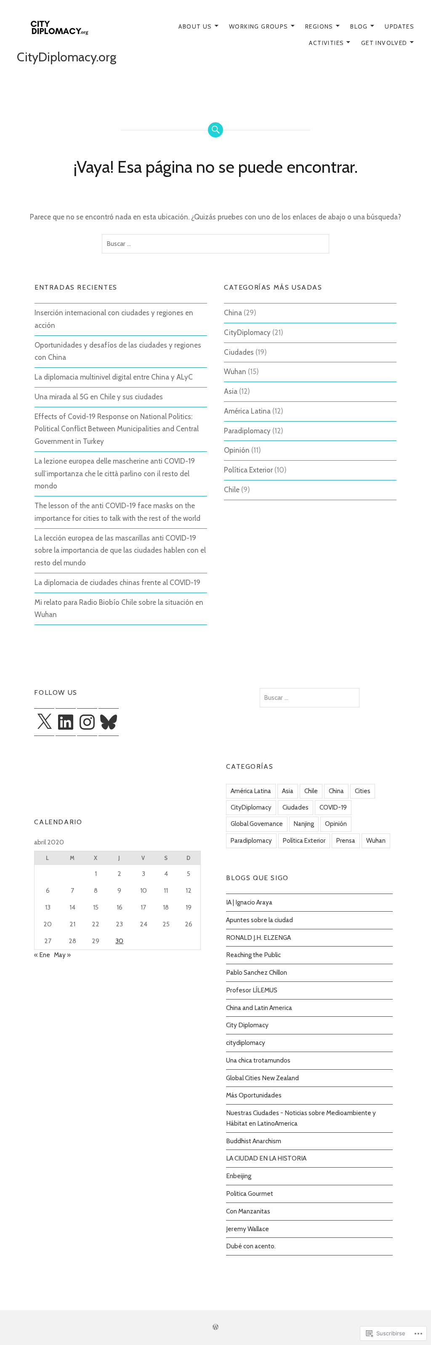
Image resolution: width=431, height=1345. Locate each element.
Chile (231, 489)
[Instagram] (87, 722)
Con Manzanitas (248, 1211)
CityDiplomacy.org (66, 57)
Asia (230, 391)
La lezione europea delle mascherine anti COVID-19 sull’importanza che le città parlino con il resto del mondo (115, 474)
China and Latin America (259, 1008)
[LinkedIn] (66, 722)
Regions (319, 26)
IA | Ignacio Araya (249, 902)
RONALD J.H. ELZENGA (258, 938)
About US (195, 26)
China (233, 313)
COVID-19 (333, 807)
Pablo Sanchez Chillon (256, 972)
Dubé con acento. (251, 1246)
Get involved (384, 43)
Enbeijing (238, 1176)
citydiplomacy (245, 1043)
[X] (44, 722)
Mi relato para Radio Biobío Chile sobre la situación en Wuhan (119, 608)
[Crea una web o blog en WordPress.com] (215, 1327)
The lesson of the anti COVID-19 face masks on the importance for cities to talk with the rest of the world (117, 511)
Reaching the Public (253, 955)
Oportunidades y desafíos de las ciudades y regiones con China (118, 351)
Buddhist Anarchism (253, 1141)
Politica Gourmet (249, 1193)
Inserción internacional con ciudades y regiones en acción (114, 319)
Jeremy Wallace (247, 1229)
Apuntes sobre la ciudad (259, 920)
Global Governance (257, 824)
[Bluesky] (108, 722)
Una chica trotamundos (258, 1060)
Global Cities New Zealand (262, 1078)
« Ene (42, 955)
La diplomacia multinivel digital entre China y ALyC (114, 377)
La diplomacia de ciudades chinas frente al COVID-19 (117, 582)
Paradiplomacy (247, 431)
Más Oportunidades (254, 1095)
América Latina (247, 411)
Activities (326, 43)
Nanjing (304, 824)
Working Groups (258, 26)
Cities (362, 791)
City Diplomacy (247, 1025)
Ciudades (239, 352)
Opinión (237, 450)
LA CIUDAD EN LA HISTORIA (266, 1158)
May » (62, 955)
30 (119, 941)
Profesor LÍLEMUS (251, 990)
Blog (359, 26)
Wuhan (235, 371)
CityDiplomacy (247, 332)
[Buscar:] (215, 243)
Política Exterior (248, 470)
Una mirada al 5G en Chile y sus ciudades (99, 397)
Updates (399, 26)
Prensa (345, 840)
